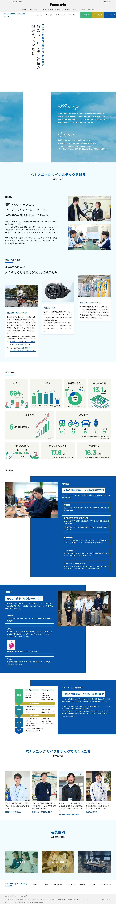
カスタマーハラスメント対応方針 (64, 899)
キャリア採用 (98, 15)
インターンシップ (110, 15)
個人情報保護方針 (50, 899)
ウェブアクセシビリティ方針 (36, 899)
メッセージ (39, 15)
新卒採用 (86, 15)
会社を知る (49, 15)
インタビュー (72, 15)
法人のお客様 (8, 896)
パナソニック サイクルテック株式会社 (14, 1)
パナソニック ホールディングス (81, 899)
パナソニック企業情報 (20, 896)
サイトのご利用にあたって (20, 899)
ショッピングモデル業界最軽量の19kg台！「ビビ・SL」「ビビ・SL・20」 (23, 349)
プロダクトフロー (60, 15)
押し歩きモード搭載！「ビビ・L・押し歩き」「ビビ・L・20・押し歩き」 (22, 343)
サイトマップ (8, 899)
